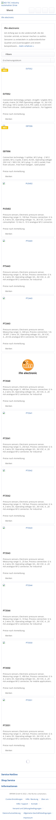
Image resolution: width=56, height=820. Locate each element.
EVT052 (6, 94)
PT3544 (6, 610)
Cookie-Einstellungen (14, 799)
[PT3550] (28, 653)
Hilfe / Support (22, 804)
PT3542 (6, 495)
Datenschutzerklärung (12, 813)
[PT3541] (28, 424)
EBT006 (6, 151)
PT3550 (6, 668)
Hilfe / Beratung (32, 799)
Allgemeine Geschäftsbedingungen (37, 813)
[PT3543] (28, 539)
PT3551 (6, 725)
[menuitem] (7, 10)
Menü (10, 10)
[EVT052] (28, 79)
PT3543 (6, 553)
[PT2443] (28, 309)
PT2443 (6, 323)
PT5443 (6, 266)
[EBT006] (28, 137)
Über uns (45, 799)
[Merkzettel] (38, 10)
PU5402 (7, 208)
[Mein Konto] (45, 10)
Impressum (28, 817)
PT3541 (6, 438)
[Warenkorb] (51, 10)
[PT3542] (28, 481)
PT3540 (6, 381)
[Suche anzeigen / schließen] (31, 10)
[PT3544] (28, 596)
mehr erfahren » (26, 46)
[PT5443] (28, 252)
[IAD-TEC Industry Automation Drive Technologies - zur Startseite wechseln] (14, 3)
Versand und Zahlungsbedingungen (27, 808)
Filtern (8, 54)
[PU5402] (28, 194)
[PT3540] (28, 366)
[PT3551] (28, 711)
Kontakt (34, 804)
